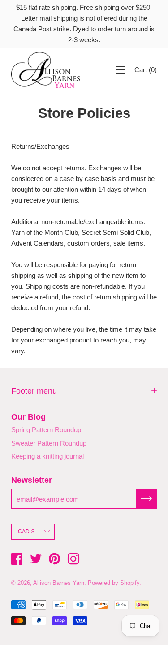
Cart (145, 70)
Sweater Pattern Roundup (48, 443)
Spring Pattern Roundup (46, 429)
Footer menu (34, 390)
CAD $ (26, 531)
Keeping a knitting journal (47, 456)
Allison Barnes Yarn (58, 583)
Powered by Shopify (113, 583)
